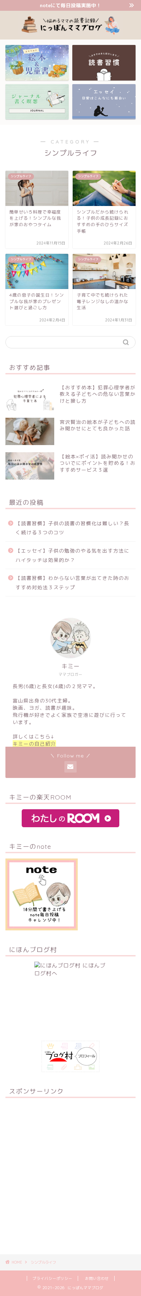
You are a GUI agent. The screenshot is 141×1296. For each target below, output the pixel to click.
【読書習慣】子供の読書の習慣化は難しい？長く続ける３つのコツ (72, 528)
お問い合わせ (97, 1278)
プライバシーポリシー (52, 1278)
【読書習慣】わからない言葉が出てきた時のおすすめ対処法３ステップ (72, 582)
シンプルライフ (43, 1262)
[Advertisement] (70, 1173)
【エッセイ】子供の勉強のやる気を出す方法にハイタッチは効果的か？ (72, 555)
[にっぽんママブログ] (71, 33)
